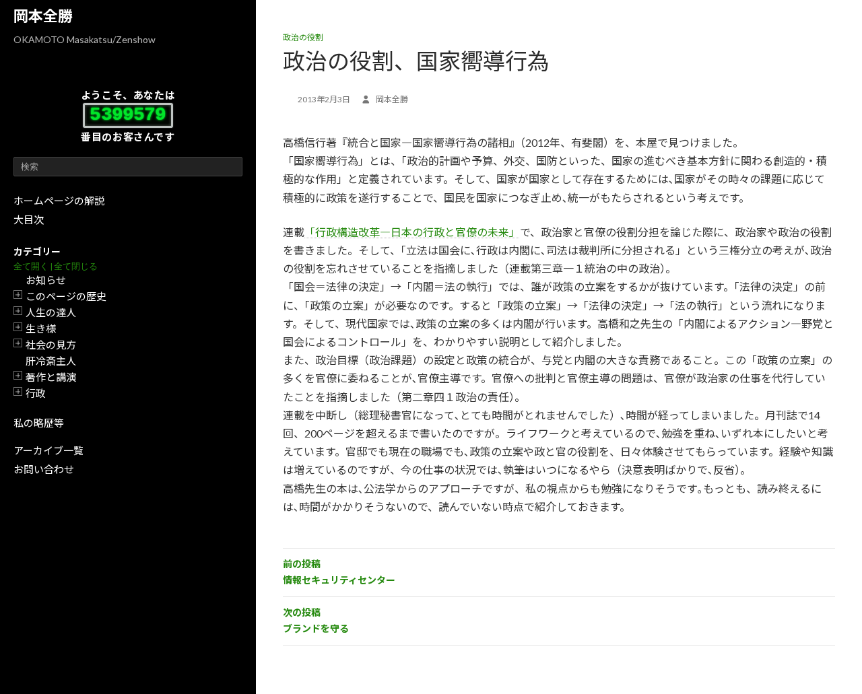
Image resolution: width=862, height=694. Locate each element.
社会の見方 (51, 345)
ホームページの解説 (58, 201)
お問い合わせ (43, 469)
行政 (36, 393)
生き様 (41, 328)
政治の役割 (303, 37)
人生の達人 (51, 312)
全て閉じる (76, 266)
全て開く (30, 266)
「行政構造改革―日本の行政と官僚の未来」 (412, 231)
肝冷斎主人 (51, 361)
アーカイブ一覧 (48, 450)
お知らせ (46, 280)
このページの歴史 (66, 296)
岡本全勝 (43, 16)
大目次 (28, 219)
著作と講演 (51, 377)
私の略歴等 (38, 423)
